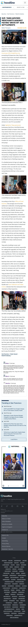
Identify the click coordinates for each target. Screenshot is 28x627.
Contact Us (5, 529)
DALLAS (12, 573)
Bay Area (4, 14)
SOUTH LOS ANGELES (8, 611)
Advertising (5, 540)
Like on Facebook (6, 521)
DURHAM (7, 577)
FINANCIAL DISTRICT (21, 579)
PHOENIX (5, 600)
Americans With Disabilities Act (11, 53)
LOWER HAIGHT (22, 588)
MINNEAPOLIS (21, 592)
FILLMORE (13, 579)
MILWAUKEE (14, 592)
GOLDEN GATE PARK (19, 581)
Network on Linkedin (7, 524)
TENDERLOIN (6, 613)
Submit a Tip (5, 535)
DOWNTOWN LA (13, 575)
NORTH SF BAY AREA (8, 562)
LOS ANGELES (14, 588)
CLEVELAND (14, 571)
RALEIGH (21, 602)
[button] (3, 485)
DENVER (18, 573)
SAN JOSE (10, 560)
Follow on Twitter (6, 518)
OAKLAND (25, 560)
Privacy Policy (5, 543)
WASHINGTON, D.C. (18, 615)
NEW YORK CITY (7, 596)
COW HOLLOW (6, 573)
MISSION (7, 594)
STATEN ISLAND (17, 611)
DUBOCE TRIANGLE (22, 575)
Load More (14, 439)
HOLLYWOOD (15, 583)
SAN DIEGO (22, 607)
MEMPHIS (18, 590)
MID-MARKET (7, 592)
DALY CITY (16, 562)
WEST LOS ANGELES (14, 617)
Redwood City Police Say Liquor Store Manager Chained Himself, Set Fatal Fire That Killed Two (15, 425)
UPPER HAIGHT (9, 615)
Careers (4, 538)
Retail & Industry (20, 14)
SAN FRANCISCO (17, 560)
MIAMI (23, 590)
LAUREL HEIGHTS (6, 588)
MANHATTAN (6, 590)
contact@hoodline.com (7, 511)
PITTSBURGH (12, 600)
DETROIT (23, 573)
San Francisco (10, 14)
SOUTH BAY (4, 560)
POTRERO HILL (9, 602)
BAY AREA (22, 562)
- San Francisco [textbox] (6, 7)
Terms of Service (6, 546)
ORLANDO (15, 598)
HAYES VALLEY (7, 583)
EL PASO (22, 577)
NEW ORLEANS (20, 594)
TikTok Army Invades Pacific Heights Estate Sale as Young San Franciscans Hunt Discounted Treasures (14, 434)
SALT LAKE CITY (7, 607)
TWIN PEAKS (13, 613)
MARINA (12, 590)
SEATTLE (18, 609)
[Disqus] (14, 378)
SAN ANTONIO (15, 607)
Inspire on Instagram (7, 527)
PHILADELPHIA (22, 598)
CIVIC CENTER (8, 571)
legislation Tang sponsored (12, 125)
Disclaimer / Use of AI (7, 549)
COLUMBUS (21, 571)
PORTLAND (22, 600)
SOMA (23, 609)
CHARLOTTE (8, 569)
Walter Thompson (6, 28)
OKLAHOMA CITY (7, 598)
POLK (17, 600)
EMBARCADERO (6, 579)
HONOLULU (22, 583)
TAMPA (23, 611)
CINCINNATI (20, 569)
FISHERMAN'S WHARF (9, 581)
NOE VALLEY (14, 596)
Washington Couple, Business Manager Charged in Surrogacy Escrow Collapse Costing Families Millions (13, 417)
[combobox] (7, 7)
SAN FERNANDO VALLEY (9, 609)
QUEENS (15, 602)
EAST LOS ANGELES (14, 577)
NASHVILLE (13, 594)
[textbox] (21, 7)
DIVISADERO (5, 575)
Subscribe (4, 516)
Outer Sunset (13, 354)
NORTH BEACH (22, 596)
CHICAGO (14, 569)
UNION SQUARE (21, 613)
